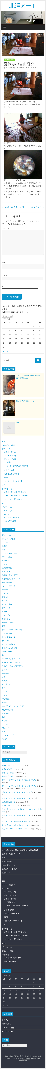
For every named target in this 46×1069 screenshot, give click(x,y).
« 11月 (5, 351)
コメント (5, 228)
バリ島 (4, 721)
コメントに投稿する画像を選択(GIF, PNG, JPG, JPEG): (22, 307)
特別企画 (5, 673)
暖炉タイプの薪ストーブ (11, 854)
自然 (3, 688)
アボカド (5, 597)
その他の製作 (7, 651)
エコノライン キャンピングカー (14, 706)
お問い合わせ (7, 489)
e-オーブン (6, 615)
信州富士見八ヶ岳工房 (10, 575)
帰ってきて (37, 207)
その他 (4, 702)
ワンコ (4, 695)
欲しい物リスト (8, 710)
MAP (4, 503)
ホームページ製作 (8, 539)
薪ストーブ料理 (10, 459)
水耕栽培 (5, 561)
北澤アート (23, 5)
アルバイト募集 (8, 511)
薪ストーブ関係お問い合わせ (15, 492)
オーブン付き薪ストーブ (11, 659)
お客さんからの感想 (11, 474)
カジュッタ (6, 542)
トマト (4, 564)
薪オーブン (6, 611)
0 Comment (32, 68)
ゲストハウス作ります (12, 517)
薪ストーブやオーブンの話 (12, 630)
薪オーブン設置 (8, 773)
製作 (3, 626)
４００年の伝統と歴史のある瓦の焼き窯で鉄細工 (20, 850)
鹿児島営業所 (7, 568)
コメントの (8, 1027)
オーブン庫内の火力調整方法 (17, 466)
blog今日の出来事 (8, 445)
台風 (3, 858)
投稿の (6, 1024)
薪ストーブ (6, 449)
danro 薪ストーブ (8, 865)
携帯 (3, 731)
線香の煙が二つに (8, 765)
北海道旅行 (6, 713)
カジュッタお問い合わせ (13, 499)
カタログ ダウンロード (13, 481)
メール (5, 276)
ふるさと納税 (9, 470)
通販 (3, 677)
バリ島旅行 (6, 699)
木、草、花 (6, 684)
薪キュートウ (7, 582)
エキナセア (6, 593)
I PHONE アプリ (8, 735)
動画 (6, 477)
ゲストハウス (7, 557)
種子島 (4, 546)
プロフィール (7, 507)
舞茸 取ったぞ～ (8, 809)
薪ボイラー (6, 572)
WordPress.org (7, 1031)
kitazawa (21, 68)
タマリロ (5, 601)
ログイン (5, 1020)
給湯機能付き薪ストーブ (11, 579)
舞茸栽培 (5, 590)
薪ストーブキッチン (9, 535)
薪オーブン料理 (8, 622)
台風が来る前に (8, 861)
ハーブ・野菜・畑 (8, 586)
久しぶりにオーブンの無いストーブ (15, 825)
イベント (5, 724)
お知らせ (5, 641)
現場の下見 (6, 873)
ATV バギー (6, 728)
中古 (3, 485)
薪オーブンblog (10, 456)
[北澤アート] (23, 17)
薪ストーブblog (10, 452)
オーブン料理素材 (8, 644)
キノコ (4, 691)
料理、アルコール (8, 637)
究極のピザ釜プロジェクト (12, 662)
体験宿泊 (5, 514)
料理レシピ (11, 462)
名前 (4, 262)
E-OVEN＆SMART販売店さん (13, 666)
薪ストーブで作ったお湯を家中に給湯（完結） (19, 780)
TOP (3, 442)
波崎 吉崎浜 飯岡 (13, 207)
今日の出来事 (9, 60)
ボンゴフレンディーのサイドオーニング (17, 792)
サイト (4, 287)
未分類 (4, 739)
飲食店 (4, 681)
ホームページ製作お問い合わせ (15, 495)
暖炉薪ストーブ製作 (9, 869)
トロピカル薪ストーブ (10, 553)
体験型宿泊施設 (10, 521)
